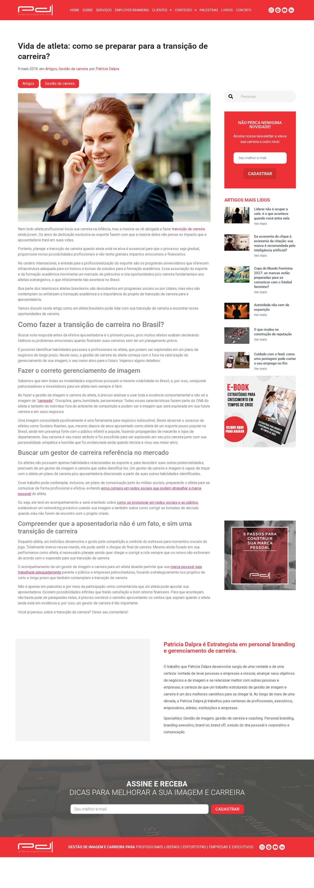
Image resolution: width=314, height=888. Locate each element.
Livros (227, 10)
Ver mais (260, 223)
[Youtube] (284, 10)
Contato (243, 10)
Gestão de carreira (73, 69)
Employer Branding (132, 10)
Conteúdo (183, 10)
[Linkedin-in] (291, 10)
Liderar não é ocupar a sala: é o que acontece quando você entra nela (271, 213)
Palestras (209, 10)
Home (74, 10)
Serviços (104, 10)
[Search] (230, 96)
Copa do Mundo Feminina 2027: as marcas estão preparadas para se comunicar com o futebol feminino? (273, 277)
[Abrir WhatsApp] (302, 876)
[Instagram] (271, 10)
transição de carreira (188, 229)
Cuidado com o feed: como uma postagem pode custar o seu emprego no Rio (275, 358)
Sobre (88, 10)
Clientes (159, 10)
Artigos (51, 69)
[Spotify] (278, 10)
